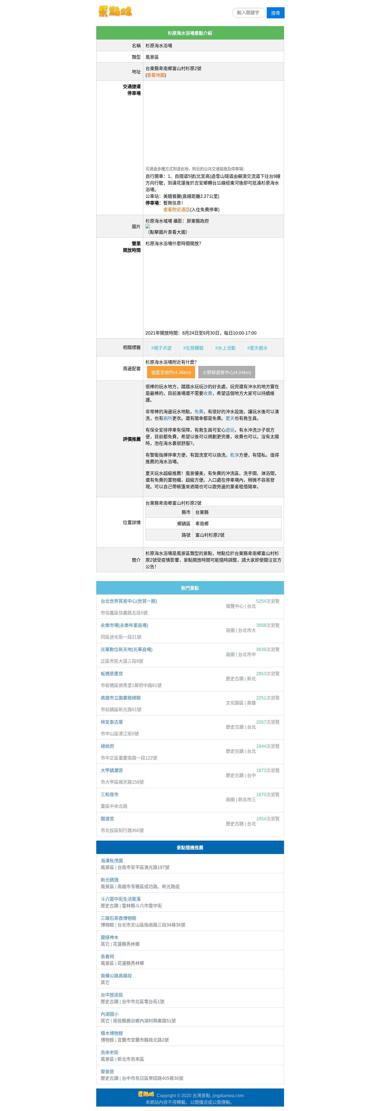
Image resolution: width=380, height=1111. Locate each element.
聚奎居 (107, 1071)
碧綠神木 (110, 937)
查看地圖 (156, 75)
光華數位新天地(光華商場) (126, 649)
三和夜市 (110, 794)
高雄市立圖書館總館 (121, 698)
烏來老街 (110, 1052)
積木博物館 (112, 1033)
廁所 (167, 418)
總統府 (107, 746)
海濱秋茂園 (112, 860)
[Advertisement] (213, 122)
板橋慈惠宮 (112, 673)
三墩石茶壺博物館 (118, 918)
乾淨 (234, 455)
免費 (198, 411)
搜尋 (275, 13)
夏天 (230, 418)
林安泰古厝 (112, 722)
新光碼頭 (110, 880)
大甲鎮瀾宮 (112, 770)
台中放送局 (112, 995)
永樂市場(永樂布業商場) (124, 625)
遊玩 (230, 430)
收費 (207, 393)
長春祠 (107, 956)
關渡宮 (107, 818)
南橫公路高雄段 (116, 975)
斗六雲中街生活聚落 (121, 899)
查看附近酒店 (176, 209)
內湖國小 (110, 1014)
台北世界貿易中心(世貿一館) (129, 601)
